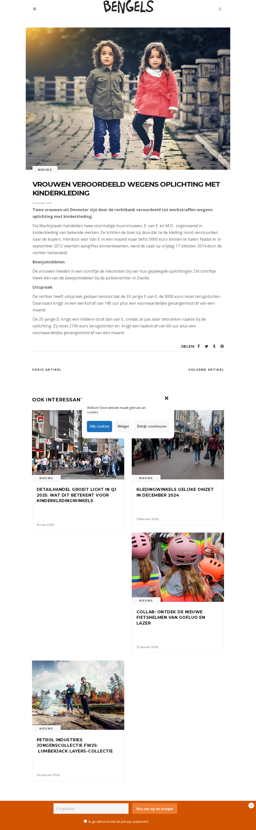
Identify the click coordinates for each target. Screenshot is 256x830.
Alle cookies (100, 426)
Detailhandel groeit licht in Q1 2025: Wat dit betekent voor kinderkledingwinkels (76, 495)
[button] (166, 398)
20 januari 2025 (48, 775)
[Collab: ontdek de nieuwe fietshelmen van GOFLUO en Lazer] (178, 567)
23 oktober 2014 (42, 203)
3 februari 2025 (147, 519)
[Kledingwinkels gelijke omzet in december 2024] (178, 444)
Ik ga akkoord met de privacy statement (118, 821)
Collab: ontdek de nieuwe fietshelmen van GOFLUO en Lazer (170, 618)
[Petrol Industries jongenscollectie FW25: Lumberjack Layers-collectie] (78, 695)
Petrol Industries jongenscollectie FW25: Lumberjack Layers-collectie (75, 746)
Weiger (123, 426)
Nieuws (45, 169)
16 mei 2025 (45, 525)
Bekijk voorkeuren (151, 426)
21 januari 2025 (147, 647)
